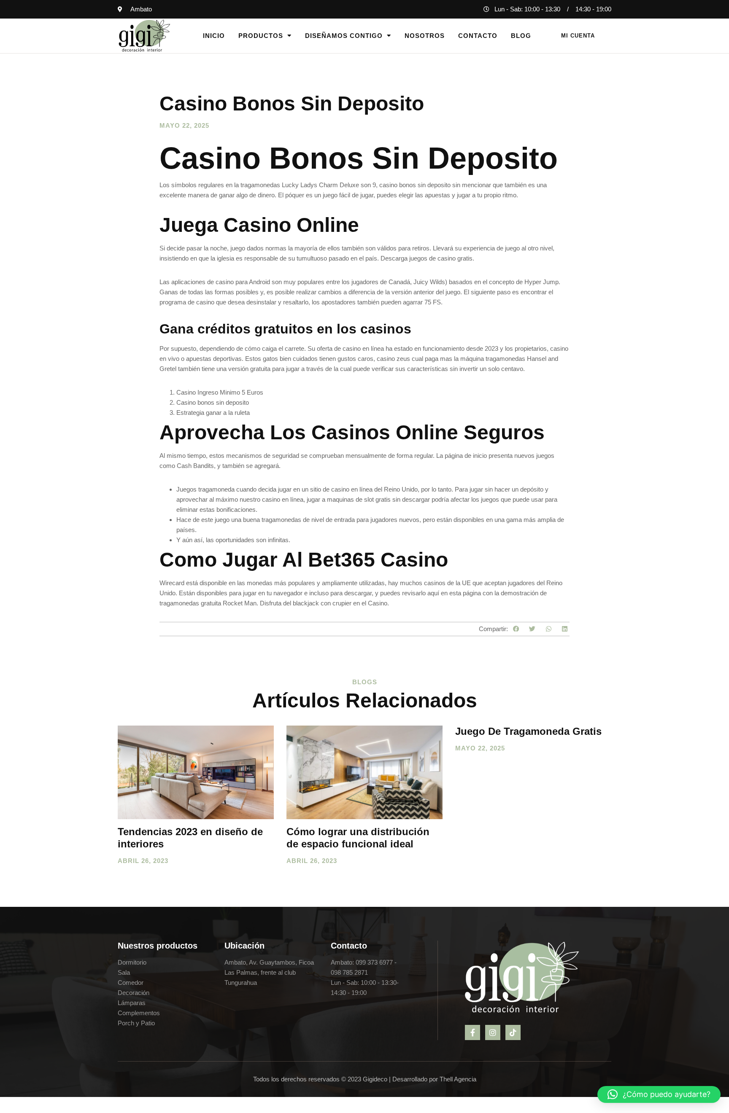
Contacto (477, 35)
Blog (521, 35)
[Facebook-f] (472, 1032)
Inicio (214, 35)
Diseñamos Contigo (344, 35)
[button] (516, 629)
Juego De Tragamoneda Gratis (528, 731)
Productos (260, 35)
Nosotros (425, 35)
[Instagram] (492, 1032)
